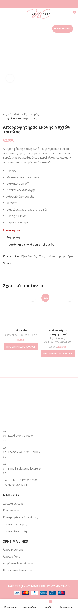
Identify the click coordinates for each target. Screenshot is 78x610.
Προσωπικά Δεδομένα (17, 570)
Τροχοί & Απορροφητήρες (20, 118)
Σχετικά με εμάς (13, 503)
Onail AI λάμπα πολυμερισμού (58, 332)
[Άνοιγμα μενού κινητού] (4, 14)
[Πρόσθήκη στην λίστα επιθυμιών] (32, 297)
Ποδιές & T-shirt (28, 335)
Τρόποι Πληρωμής (15, 524)
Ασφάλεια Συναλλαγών (18, 563)
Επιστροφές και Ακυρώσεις (20, 517)
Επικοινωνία (11, 510)
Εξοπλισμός (31, 114)
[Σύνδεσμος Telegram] (33, 263)
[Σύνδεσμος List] (39, 452)
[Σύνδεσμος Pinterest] (24, 263)
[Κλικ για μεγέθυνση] (10, 78)
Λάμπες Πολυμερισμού (57, 341)
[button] (21, 346)
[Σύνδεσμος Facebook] (15, 263)
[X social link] (19, 263)
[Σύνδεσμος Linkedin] (29, 263)
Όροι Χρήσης (11, 556)
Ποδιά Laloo (20, 330)
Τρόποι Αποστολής (15, 531)
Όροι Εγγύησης (13, 549)
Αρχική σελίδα (12, 114)
